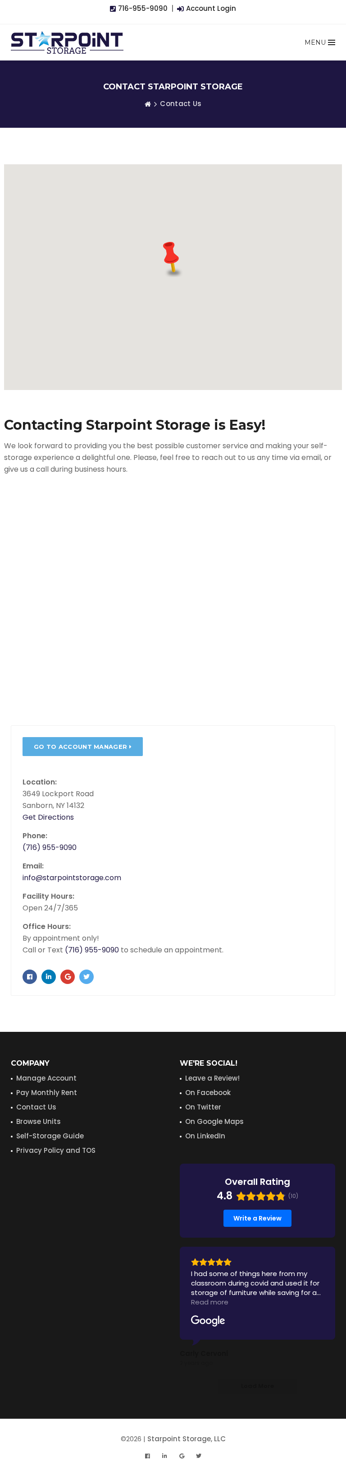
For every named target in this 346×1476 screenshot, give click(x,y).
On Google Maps (214, 1121)
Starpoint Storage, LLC (186, 1439)
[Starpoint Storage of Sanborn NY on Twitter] (86, 977)
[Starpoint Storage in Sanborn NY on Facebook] (30, 977)
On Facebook (208, 1092)
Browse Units (38, 1121)
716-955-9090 (142, 8)
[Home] (148, 103)
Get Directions (48, 817)
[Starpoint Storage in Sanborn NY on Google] (67, 977)
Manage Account (46, 1078)
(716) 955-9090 (50, 847)
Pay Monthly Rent (46, 1092)
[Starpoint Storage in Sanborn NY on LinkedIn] (48, 977)
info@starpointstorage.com (72, 878)
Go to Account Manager (81, 746)
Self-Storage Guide (50, 1136)
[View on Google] (208, 1321)
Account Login (210, 8)
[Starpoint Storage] (67, 42)
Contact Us (36, 1107)
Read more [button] (209, 1302)
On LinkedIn (205, 1136)
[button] (173, 258)
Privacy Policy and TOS (56, 1150)
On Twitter (203, 1107)
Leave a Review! (212, 1078)
